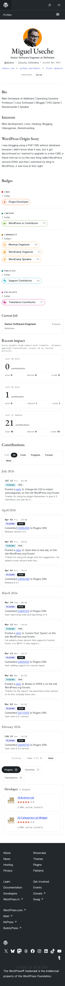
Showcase (39, 853)
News (6, 859)
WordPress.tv (13, 899)
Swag (38, 899)
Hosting (8, 864)
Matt (8, 916)
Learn (6, 881)
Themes (38, 859)
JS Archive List (25, 797)
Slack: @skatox (54, 68)
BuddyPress (12, 928)
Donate (39, 893)
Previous (16, 758)
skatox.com (8, 68)
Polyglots (35, 455)
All (14, 455)
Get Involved (41, 881)
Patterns (38, 870)
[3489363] (23, 661)
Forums (49, 455)
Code (23, 455)
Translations (12, 777)
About (7, 853)
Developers (10, 893)
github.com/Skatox (31, 68)
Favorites (31, 769)
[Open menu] (59, 5)
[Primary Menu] (57, 14)
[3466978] (24, 744)
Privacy (7, 870)
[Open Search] (49, 5)
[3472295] (23, 712)
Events (37, 887)
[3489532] (23, 611)
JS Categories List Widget (32, 817)
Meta (8, 460)
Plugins (10, 769)
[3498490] (24, 528)
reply (18, 489)
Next (50, 758)
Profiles (7, 14)
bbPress (10, 922)
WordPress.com (14, 910)
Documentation (12, 887)
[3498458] (24, 579)
